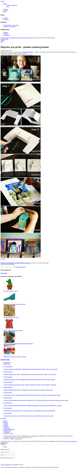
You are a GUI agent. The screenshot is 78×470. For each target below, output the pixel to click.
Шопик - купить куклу (16, 438)
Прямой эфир (5, 359)
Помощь (6, 32)
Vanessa (10, 397)
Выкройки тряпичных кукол (11, 379)
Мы (5, 12)
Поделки (11, 37)
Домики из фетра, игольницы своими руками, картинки (18, 343)
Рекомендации (7, 430)
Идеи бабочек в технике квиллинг (13, 410)
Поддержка (7, 35)
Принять (3, 444)
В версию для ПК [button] (8, 433)
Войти (5, 421)
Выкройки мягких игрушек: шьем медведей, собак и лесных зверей (39, 369)
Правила (6, 33)
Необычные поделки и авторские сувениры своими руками (37, 390)
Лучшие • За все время (9, 26)
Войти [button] (5, 447)
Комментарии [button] (7, 362)
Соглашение (7, 428)
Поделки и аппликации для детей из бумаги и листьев (15, 263)
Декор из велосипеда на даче (11, 415)
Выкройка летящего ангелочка (12, 374)
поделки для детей (28, 52)
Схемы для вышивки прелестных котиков (14, 405)
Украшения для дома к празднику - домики (15, 356)
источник (3, 258)
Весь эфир (3, 418)
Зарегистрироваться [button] (12, 5)
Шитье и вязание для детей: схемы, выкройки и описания (41, 384)
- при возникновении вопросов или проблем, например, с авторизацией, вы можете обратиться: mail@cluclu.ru (29, 467)
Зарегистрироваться (6, 464)
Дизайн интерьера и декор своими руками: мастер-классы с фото (36, 415)
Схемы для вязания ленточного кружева (14, 384)
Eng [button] (8, 6)
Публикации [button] (7, 364)
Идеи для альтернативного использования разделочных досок (20, 400)
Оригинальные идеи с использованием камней (16, 395)
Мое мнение (4, 273)
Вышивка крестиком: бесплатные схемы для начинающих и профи (44, 405)
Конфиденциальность (9, 429)
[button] (5, 3)
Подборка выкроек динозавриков (12, 369)
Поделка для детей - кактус (11, 291)
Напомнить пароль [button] (18, 464)
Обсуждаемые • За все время (11, 25)
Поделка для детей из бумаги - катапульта (14, 304)
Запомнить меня (6, 457)
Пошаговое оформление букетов (12, 390)
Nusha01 (10, 366)
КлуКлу (3, 1)
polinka (10, 392)
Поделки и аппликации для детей (23, 37)
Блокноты (6, 19)
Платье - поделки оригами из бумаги (13, 330)
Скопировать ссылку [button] (20, 267)
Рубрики (6, 10)
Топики (6, 9)
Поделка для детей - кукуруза (11, 317)
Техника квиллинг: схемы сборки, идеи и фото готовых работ (39, 410)
